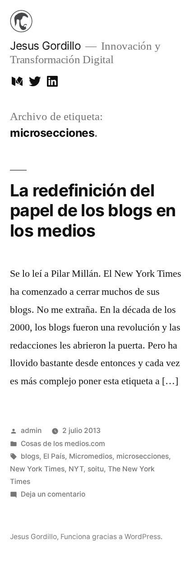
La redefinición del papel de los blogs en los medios (93, 210)
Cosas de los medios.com (63, 443)
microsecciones (142, 456)
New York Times (37, 469)
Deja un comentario (53, 494)
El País (54, 456)
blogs (30, 456)
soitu (96, 469)
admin (31, 430)
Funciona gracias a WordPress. (111, 536)
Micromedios (90, 456)
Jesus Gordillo (45, 45)
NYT (76, 469)
